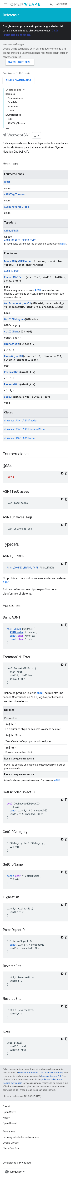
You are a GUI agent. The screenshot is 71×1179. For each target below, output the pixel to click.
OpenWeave (9, 73)
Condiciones (9, 1162)
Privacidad (25, 1162)
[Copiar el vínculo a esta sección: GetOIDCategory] (30, 832)
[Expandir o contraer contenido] (24, 90)
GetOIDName (11, 331)
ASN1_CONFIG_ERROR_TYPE (20, 240)
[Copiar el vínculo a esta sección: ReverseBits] (24, 966)
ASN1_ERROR (11, 230)
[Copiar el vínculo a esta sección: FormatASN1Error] (34, 657)
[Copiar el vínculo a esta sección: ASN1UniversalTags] (36, 517)
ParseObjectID (13, 356)
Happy (6, 1117)
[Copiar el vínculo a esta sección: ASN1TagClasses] (32, 492)
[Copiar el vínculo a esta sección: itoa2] (14, 1032)
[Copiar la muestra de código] (66, 473)
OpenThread (10, 1123)
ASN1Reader (24, 261)
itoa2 (7, 396)
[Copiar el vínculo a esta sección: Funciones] (24, 606)
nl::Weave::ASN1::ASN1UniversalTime (24, 429)
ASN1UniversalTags (16, 206)
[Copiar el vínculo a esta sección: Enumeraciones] (33, 454)
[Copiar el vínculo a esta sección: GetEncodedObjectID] (38, 792)
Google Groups (11, 1142)
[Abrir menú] (5, 4)
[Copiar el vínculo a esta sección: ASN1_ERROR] (27, 556)
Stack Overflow (11, 1148)
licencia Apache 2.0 (51, 1076)
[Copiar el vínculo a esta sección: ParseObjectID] (28, 930)
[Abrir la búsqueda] (51, 4)
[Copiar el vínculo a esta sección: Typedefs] (22, 545)
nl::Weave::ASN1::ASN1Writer (20, 438)
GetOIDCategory (14, 319)
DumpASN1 (10, 261)
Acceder (61, 4)
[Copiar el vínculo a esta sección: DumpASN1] (23, 618)
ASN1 (63, 243)
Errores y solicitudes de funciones (21, 1137)
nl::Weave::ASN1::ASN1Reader (20, 420)
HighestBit (11, 343)
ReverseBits (12, 372)
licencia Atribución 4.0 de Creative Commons (40, 1072)
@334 (7, 182)
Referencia (11, 15)
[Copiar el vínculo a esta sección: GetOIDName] (26, 865)
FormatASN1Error (15, 277)
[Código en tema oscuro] (62, 473)
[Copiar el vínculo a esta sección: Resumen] (22, 164)
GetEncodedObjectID (17, 303)
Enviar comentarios (18, 80)
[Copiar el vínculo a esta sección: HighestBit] (22, 897)
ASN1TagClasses (14, 194)
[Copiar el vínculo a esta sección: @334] (15, 466)
